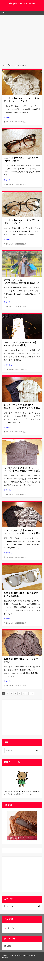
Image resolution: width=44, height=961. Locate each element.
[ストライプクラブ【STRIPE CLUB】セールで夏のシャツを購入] (22, 514)
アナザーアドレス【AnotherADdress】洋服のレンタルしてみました (21, 283)
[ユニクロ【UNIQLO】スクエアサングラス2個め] (22, 577)
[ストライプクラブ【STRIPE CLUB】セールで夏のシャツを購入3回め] (22, 389)
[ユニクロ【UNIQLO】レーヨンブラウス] (22, 643)
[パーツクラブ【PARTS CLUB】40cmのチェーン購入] (22, 326)
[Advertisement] (22, 37)
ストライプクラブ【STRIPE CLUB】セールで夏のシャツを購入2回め (22, 471)
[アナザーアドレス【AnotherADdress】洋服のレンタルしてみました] (22, 264)
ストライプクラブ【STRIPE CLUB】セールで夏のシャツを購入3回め (22, 408)
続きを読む (8, 117)
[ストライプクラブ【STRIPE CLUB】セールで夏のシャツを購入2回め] (22, 452)
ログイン (11, 928)
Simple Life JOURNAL (22, 3)
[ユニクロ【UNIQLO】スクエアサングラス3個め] (22, 142)
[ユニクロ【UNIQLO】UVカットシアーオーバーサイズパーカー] (22, 82)
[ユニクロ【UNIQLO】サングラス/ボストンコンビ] (22, 204)
